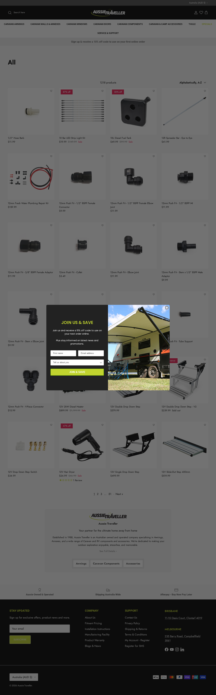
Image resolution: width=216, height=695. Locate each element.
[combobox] (76, 362)
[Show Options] (100, 362)
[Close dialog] (166, 307)
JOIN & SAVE (77, 372)
